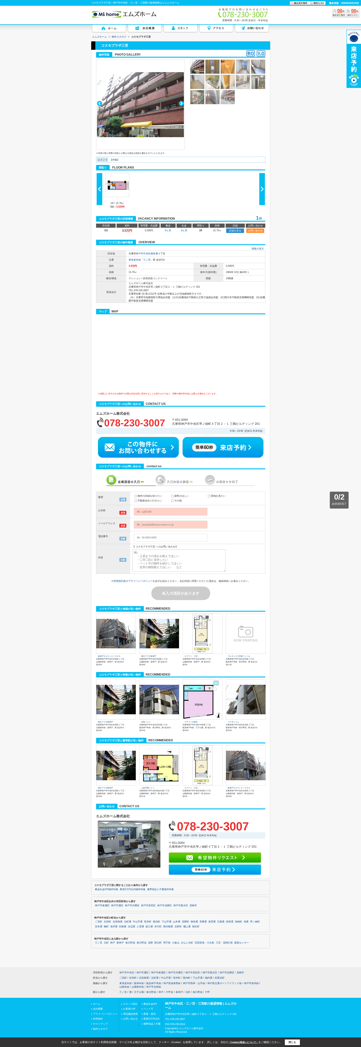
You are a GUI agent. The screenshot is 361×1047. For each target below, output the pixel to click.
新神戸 (120, 942)
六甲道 (169, 992)
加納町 (238, 921)
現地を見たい (218, 495)
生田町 (107, 921)
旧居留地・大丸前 (204, 942)
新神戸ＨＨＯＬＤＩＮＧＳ (109, 656)
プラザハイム (233, 722)
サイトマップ (100, 1023)
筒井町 (147, 921)
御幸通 (154, 253)
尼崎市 (193, 905)
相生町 (195, 926)
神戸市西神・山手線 (194, 983)
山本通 (176, 921)
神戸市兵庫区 (132, 905)
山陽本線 (124, 986)
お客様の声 (129, 1008)
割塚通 (122, 926)
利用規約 (118, 581)
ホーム (96, 1003)
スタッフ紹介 (130, 1003)
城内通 (208, 977)
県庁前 (167, 942)
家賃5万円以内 (151, 1018)
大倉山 (175, 942)
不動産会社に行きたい (150, 500)
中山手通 (138, 921)
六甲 (207, 992)
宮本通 (98, 926)
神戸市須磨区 (164, 905)
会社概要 (98, 1008)
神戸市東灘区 (102, 905)
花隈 (150, 942)
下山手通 (166, 921)
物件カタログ (100, 1028)
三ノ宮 (147, 259)
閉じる (292, 1042)
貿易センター (241, 942)
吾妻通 (203, 921)
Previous (99, 103)
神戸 (112, 942)
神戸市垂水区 (180, 905)
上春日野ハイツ (147, 788)
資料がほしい (181, 495)
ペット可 (148, 1008)
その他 (178, 500)
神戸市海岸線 (251, 983)
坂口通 (149, 926)
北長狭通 (117, 921)
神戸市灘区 (117, 905)
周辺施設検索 (130, 1013)
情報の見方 (258, 248)
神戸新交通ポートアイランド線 (224, 983)
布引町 (158, 926)
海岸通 (114, 926)
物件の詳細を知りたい (150, 495)
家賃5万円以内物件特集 (133, 889)
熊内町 (156, 921)
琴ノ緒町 (255, 921)
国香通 (229, 921)
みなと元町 (187, 942)
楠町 (106, 926)
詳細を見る (235, 230)
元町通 (127, 921)
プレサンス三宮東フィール (239, 656)
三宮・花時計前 (224, 942)
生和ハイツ (146, 722)
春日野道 (130, 942)
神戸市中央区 (143, 253)
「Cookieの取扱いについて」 (243, 1042)
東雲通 (212, 921)
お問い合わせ (255, 230)
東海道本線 (135, 259)
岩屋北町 (219, 977)
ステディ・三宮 (191, 656)
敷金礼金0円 (150, 1003)
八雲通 (140, 926)
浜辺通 (131, 926)
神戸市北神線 (153, 986)
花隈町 (185, 921)
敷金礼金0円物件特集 (106, 889)
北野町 (178, 926)
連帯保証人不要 (152, 1023)
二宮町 (98, 921)
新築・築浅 (149, 1013)
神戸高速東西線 (171, 983)
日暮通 (220, 921)
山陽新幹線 (138, 986)
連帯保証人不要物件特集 (160, 889)
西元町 (158, 942)
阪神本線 (139, 983)
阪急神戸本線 (153, 983)
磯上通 (187, 926)
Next (181, 103)
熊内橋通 (168, 926)
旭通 (246, 921)
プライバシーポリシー (140, 581)
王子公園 (139, 992)
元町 (106, 942)
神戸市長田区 (148, 905)
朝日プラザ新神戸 (148, 656)
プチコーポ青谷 (191, 722)
